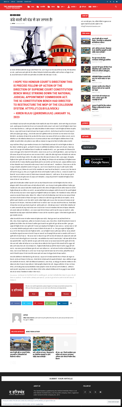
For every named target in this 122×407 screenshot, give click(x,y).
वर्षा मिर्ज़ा (13, 23)
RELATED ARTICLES (17, 332)
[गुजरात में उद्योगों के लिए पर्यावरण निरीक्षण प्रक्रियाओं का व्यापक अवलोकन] (86, 108)
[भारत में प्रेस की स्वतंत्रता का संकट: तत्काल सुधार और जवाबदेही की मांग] (86, 98)
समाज (53, 7)
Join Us (13, 1)
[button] (116, 7)
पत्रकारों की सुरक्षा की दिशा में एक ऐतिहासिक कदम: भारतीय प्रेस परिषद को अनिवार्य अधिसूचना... (102, 69)
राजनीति (42, 7)
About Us (6, 1)
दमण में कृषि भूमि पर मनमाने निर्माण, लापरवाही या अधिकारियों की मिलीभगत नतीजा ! (20, 354)
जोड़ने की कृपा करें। (88, 147)
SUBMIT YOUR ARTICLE (61, 378)
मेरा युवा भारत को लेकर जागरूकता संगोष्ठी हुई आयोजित (101, 59)
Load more (96, 115)
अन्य (62, 7)
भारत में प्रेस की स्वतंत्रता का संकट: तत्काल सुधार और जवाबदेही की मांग (101, 98)
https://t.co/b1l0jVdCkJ (42, 108)
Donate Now (27, 1)
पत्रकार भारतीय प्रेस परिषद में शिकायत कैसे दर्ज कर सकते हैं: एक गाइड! (101, 88)
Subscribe (20, 1)
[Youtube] (116, 1)
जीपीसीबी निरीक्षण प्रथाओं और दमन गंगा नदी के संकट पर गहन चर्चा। (101, 78)
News (94, 7)
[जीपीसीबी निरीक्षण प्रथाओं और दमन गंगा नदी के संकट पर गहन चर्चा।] (86, 79)
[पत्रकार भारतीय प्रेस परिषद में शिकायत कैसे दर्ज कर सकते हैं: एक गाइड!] (86, 88)
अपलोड (73, 7)
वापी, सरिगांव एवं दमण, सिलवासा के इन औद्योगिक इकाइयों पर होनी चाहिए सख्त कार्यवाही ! (43, 354)
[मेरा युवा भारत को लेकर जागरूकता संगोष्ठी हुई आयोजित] (86, 60)
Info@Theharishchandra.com (50, 399)
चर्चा (11, 15)
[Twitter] (113, 1)
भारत (32, 7)
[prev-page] (11, 362)
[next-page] (14, 362)
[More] (71, 303)
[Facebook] (107, 1)
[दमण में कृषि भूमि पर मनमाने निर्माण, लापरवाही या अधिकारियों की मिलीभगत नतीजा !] (20, 344)
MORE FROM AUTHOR (33, 332)
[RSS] (110, 1)
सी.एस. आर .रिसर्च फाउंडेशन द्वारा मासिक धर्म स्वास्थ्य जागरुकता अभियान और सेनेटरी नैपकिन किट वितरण (66, 355)
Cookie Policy (39, 404)
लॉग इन (83, 7)
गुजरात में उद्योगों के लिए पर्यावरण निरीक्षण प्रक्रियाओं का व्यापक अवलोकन (101, 107)
